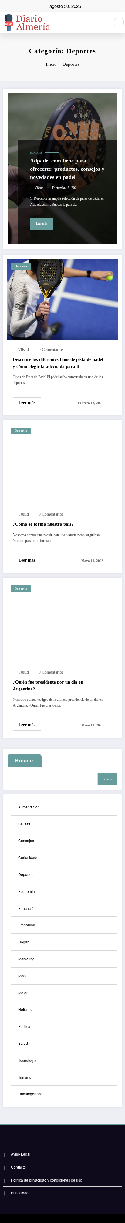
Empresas (26, 924)
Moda (23, 975)
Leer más (41, 223)
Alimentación (29, 806)
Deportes (36, 153)
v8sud (39, 187)
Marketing (26, 958)
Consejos (26, 840)
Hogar (23, 941)
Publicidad (20, 1192)
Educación (27, 908)
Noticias (25, 1009)
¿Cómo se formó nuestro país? (43, 524)
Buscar (24, 760)
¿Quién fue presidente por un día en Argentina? (48, 685)
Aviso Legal (20, 1153)
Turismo (24, 1077)
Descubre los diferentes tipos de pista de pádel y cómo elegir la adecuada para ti (58, 363)
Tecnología (27, 1060)
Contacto (18, 1166)
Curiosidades (29, 857)
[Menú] (102, 22)
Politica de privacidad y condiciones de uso (46, 1179)
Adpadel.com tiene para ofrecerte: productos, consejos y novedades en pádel (67, 169)
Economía (26, 891)
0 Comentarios (51, 349)
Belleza (24, 823)
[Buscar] (119, 22)
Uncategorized (30, 1093)
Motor (23, 992)
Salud (23, 1043)
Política (24, 1026)
